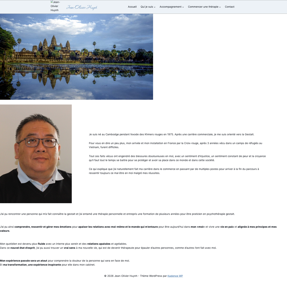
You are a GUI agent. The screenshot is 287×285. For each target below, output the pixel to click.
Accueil (132, 6)
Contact (229, 6)
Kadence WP (175, 275)
